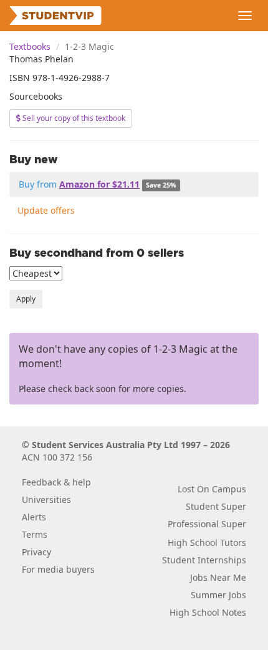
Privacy (36, 552)
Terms (34, 534)
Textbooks (29, 46)
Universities (46, 499)
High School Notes (208, 612)
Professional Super (207, 524)
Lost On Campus (212, 489)
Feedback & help (56, 482)
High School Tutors (207, 542)
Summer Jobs (218, 595)
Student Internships (204, 560)
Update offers (46, 210)
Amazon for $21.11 (99, 184)
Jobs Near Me (218, 577)
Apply (26, 299)
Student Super (216, 506)
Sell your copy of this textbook (73, 118)
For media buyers (58, 569)
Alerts (34, 517)
